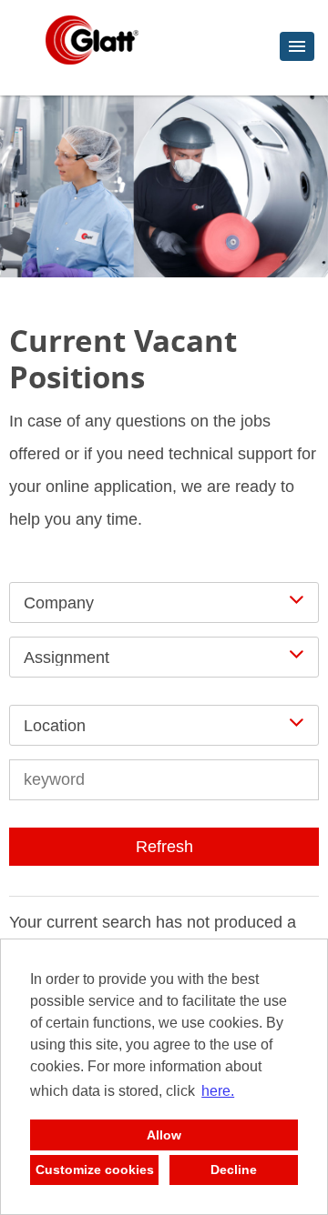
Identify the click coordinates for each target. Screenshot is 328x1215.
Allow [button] (164, 1135)
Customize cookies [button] (95, 1169)
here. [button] (217, 1091)
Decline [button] (233, 1169)
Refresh (164, 847)
